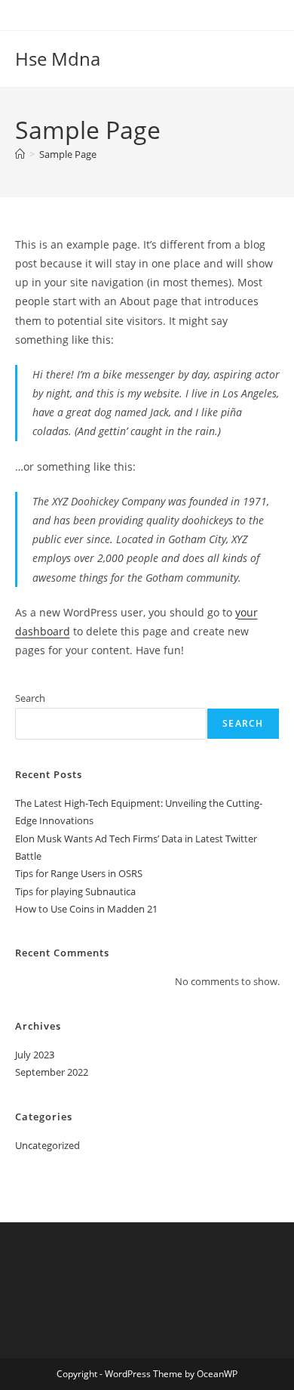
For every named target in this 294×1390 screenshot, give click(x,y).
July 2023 (34, 1054)
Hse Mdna (57, 58)
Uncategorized (47, 1145)
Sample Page (67, 154)
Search (30, 698)
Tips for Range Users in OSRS (78, 873)
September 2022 (51, 1072)
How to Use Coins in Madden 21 (86, 909)
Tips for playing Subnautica (75, 891)
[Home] (20, 154)
